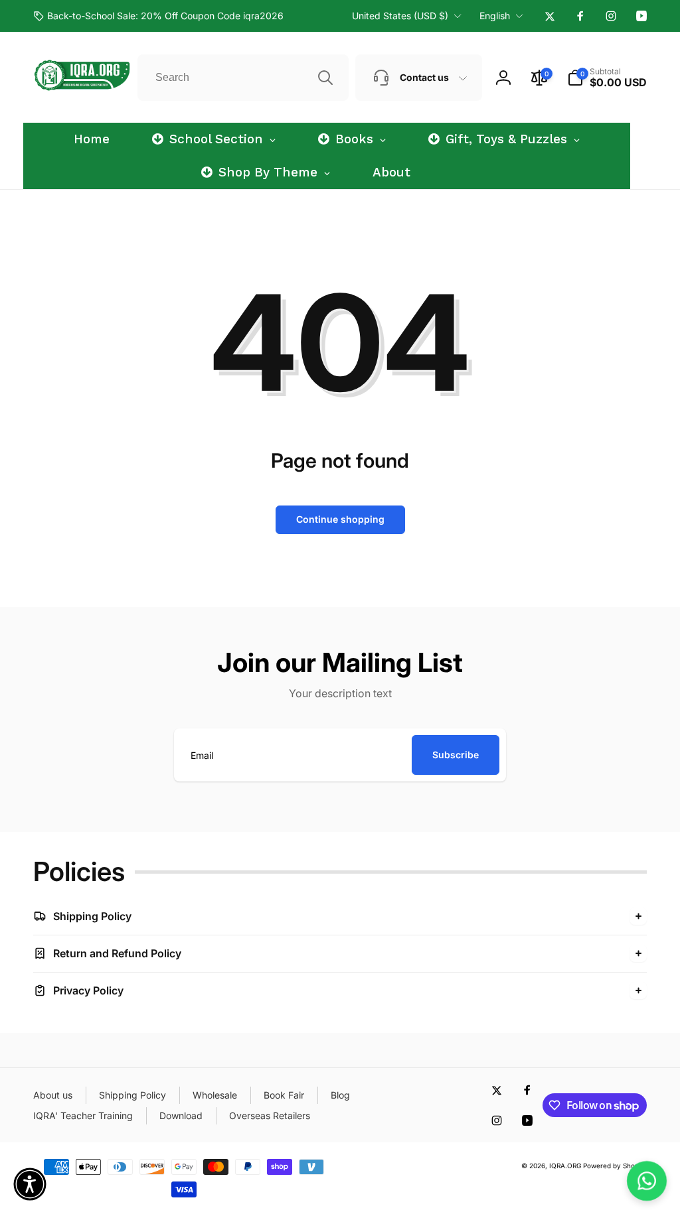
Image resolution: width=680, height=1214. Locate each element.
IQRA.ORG (565, 1166)
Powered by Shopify (615, 1166)
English (494, 15)
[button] (607, 78)
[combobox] (243, 77)
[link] (158, 16)
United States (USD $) (400, 15)
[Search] (325, 77)
